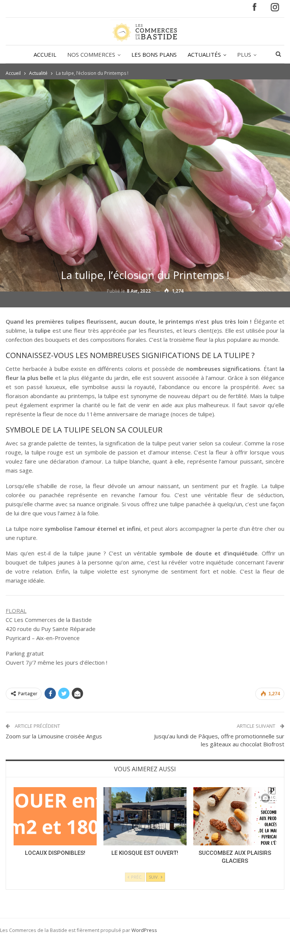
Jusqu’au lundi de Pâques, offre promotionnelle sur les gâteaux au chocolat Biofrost (219, 740)
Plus (244, 54)
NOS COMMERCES (91, 54)
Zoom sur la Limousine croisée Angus (54, 736)
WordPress (144, 930)
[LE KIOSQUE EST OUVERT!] (145, 816)
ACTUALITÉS (204, 54)
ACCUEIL (45, 54)
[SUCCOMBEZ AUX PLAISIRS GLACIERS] (234, 816)
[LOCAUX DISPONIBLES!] (55, 816)
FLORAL (16, 610)
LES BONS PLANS (154, 54)
